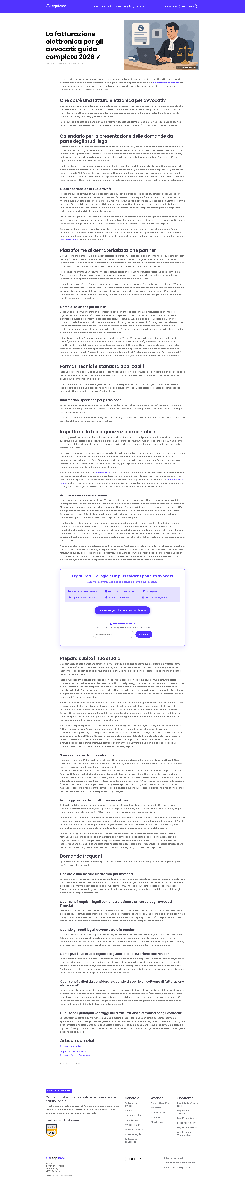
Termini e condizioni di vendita (180, 1162)
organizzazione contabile (166, 82)
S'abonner (144, 634)
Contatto (142, 6)
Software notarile (134, 1129)
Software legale (133, 1134)
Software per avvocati (131, 1104)
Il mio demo (188, 6)
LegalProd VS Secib (187, 1118)
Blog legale (157, 1122)
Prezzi (118, 6)
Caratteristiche (133, 1115)
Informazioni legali (173, 1158)
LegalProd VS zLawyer (184, 1112)
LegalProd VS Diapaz (187, 1127)
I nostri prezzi (131, 1120)
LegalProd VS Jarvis (187, 1122)
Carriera (155, 1117)
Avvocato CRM (132, 1125)
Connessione (170, 6)
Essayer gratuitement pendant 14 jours (124, 610)
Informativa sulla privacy (177, 1167)
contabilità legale (69, 239)
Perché (128, 1110)
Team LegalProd (57, 63)
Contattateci (158, 1112)
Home (94, 6)
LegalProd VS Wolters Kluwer (185, 1134)
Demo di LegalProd (160, 1103)
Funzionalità (106, 6)
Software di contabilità (131, 1140)
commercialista (104, 472)
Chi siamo (156, 1107)
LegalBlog (129, 6)
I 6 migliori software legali (187, 1104)
